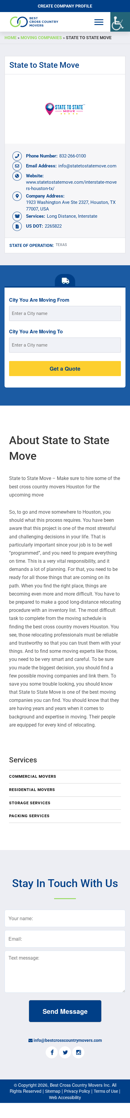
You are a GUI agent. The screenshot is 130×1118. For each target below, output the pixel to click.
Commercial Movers (32, 776)
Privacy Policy (77, 1091)
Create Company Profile (65, 6)
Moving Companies (41, 37)
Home (11, 37)
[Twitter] (65, 1053)
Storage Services (29, 803)
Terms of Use (106, 1091)
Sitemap (52, 1091)
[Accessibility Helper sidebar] (120, 22)
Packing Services (29, 816)
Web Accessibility (65, 1097)
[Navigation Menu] (98, 22)
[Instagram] (78, 1053)
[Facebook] (51, 1053)
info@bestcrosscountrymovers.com (68, 1040)
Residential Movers (32, 789)
